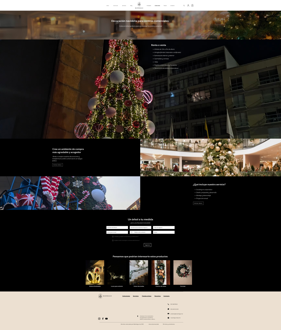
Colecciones (157, 5)
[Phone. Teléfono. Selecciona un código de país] (132, 232)
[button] (192, 5)
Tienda (165, 5)
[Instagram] (99, 318)
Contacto (172, 5)
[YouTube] (106, 318)
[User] (188, 5)
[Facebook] (102, 318)
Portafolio (149, 5)
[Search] (184, 5)
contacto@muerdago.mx (176, 314)
